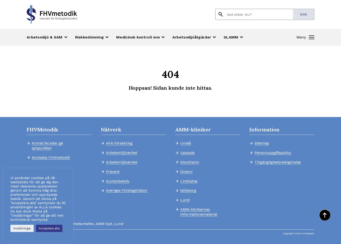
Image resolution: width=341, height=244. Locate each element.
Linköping (188, 181)
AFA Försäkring (119, 143)
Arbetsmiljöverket (121, 152)
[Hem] (52, 14)
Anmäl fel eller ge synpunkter (47, 145)
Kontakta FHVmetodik (51, 157)
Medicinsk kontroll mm (141, 37)
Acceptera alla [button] (49, 228)
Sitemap (261, 143)
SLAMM (234, 37)
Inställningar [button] (22, 228)
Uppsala (187, 152)
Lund (185, 200)
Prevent (112, 171)
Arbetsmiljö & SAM (48, 37)
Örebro (186, 171)
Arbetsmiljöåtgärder (194, 37)
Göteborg (188, 190)
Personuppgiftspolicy (272, 152)
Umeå (185, 143)
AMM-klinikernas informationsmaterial (198, 211)
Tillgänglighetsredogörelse (275, 162)
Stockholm (189, 162)
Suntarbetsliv (117, 181)
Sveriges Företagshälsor (127, 190)
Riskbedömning (92, 37)
